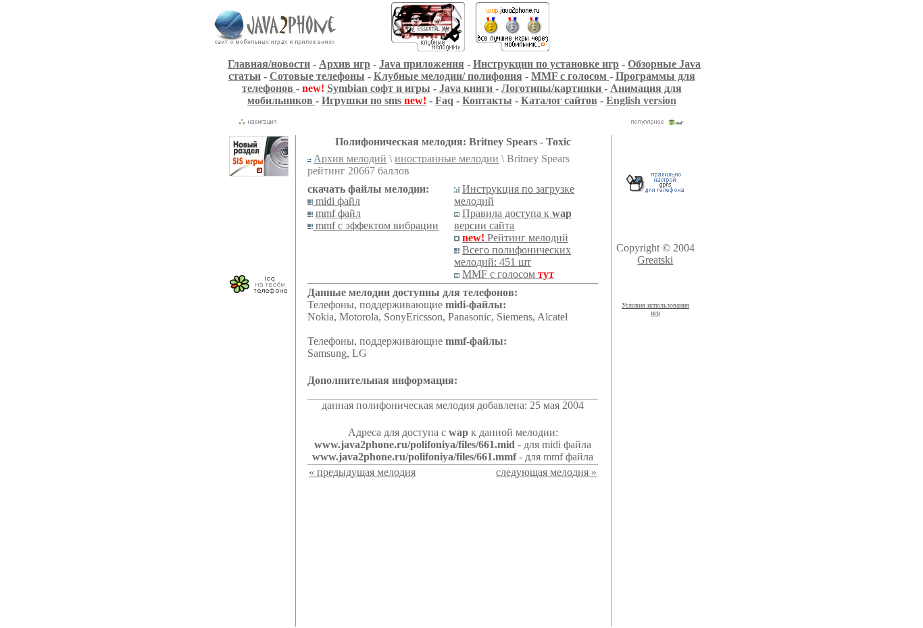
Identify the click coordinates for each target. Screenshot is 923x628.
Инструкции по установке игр (546, 64)
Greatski (655, 260)
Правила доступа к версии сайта (513, 219)
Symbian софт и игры (378, 88)
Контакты (487, 100)
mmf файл (338, 213)
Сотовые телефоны (317, 76)
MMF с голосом (570, 76)
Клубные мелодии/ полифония (448, 76)
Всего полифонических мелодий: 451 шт (512, 256)
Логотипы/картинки (552, 88)
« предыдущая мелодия (362, 472)
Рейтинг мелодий (515, 237)
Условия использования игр (655, 308)
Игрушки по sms (374, 100)
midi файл (336, 201)
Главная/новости (269, 64)
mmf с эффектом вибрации (376, 225)
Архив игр (344, 64)
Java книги (467, 88)
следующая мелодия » (546, 472)
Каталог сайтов (559, 100)
